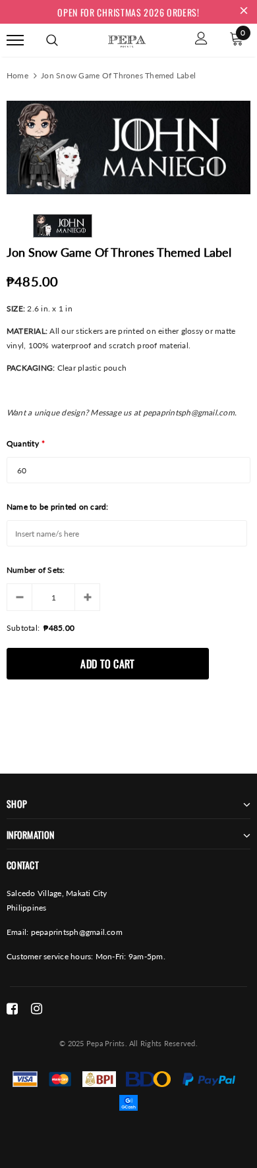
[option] (128, 147)
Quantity (26, 443)
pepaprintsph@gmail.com (77, 932)
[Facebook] (12, 1009)
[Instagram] (36, 1009)
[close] (243, 11)
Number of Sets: (36, 570)
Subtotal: (23, 628)
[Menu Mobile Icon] (15, 39)
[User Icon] (201, 39)
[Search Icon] (52, 40)
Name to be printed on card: (57, 507)
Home (17, 75)
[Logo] (126, 39)
